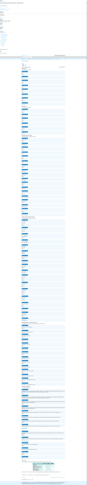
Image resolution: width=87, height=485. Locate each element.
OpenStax (25, 64)
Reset (1, 23)
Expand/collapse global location (64, 58)
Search (23, 57)
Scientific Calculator (4, 39)
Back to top (23, 477)
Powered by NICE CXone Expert (32, 482)
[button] (3, 45)
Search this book (2, 12)
